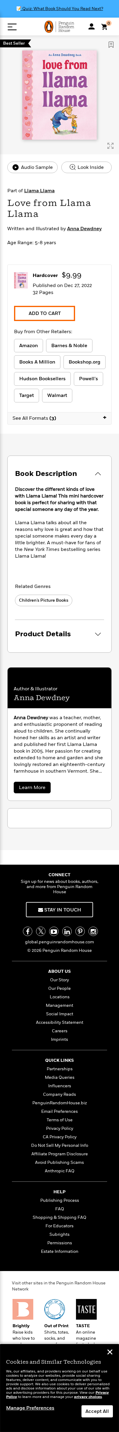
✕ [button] (110, 1353)
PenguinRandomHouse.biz (59, 1103)
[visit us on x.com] (40, 931)
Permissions (59, 1243)
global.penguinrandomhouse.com (59, 942)
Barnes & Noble (69, 345)
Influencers (59, 1086)
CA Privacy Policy (60, 1137)
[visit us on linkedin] (67, 931)
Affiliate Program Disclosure (59, 1154)
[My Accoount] (91, 26)
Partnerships (60, 1069)
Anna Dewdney (84, 228)
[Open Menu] (12, 26)
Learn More (34, 788)
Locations (60, 997)
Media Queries (59, 1077)
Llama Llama (39, 190)
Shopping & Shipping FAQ (59, 1217)
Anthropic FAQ (59, 1171)
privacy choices (88, 1397)
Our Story (59, 980)
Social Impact (59, 1014)
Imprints (59, 1039)
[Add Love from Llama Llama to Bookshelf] (111, 44)
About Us (59, 971)
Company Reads (59, 1094)
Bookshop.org (84, 362)
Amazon (28, 345)
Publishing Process (59, 1200)
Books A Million (37, 362)
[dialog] (59, 1388)
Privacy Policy (59, 1128)
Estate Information (59, 1251)
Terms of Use (60, 1120)
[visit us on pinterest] (80, 931)
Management (59, 1005)
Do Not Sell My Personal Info (59, 1145)
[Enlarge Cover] (110, 146)
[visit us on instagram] (93, 931)
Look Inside (90, 167)
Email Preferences (59, 1111)
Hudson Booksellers (42, 378)
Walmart (57, 395)
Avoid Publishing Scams (59, 1162)
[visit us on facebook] (27, 931)
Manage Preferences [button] (30, 1408)
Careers (59, 1031)
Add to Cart (45, 313)
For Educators (59, 1226)
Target (26, 395)
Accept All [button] (97, 1411)
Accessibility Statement (59, 1022)
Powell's (88, 378)
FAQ (59, 1209)
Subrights (59, 1234)
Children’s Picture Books (43, 600)
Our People (59, 988)
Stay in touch (62, 910)
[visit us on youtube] (54, 931)
